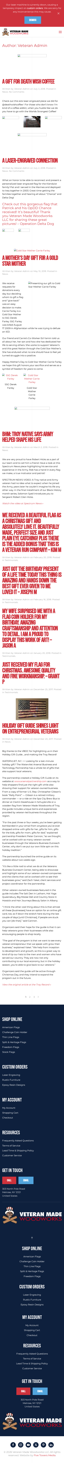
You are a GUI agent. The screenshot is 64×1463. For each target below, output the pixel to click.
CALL (9, 1180)
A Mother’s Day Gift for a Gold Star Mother (30, 260)
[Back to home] (15, 32)
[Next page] (38, 997)
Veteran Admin (22, 89)
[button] (60, 32)
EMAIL (26, 1180)
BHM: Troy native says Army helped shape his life (27, 437)
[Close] (58, 13)
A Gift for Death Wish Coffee (28, 81)
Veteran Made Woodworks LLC (27, 218)
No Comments (16, 91)
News (5, 91)
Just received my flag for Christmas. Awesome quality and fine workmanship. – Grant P (30, 673)
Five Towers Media (45, 1455)
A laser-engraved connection (30, 160)
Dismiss (32, 20)
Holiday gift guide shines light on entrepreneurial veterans (30, 728)
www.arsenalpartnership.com (30, 781)
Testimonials (11, 560)
